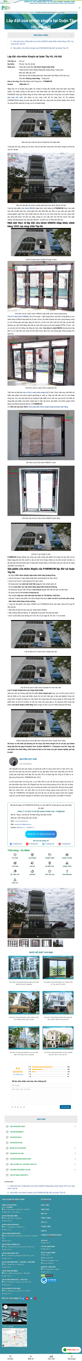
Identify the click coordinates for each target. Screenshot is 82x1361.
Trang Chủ (11, 12)
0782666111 (30, 827)
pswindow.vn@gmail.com (23, 824)
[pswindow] (23, 1298)
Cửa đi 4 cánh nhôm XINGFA (18, 316)
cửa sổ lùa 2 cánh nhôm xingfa (34, 392)
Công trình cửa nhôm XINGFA (24, 12)
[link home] (41, 2)
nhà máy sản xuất (15, 97)
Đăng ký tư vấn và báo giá (41, 834)
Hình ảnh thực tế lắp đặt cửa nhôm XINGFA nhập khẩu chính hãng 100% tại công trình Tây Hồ (42, 42)
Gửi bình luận (65, 1107)
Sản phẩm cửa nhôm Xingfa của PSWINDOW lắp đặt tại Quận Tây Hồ (39, 48)
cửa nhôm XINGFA (28, 208)
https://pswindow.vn (21, 821)
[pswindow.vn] (59, 1275)
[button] (9, 913)
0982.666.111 (20, 827)
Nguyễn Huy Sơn (28, 759)
